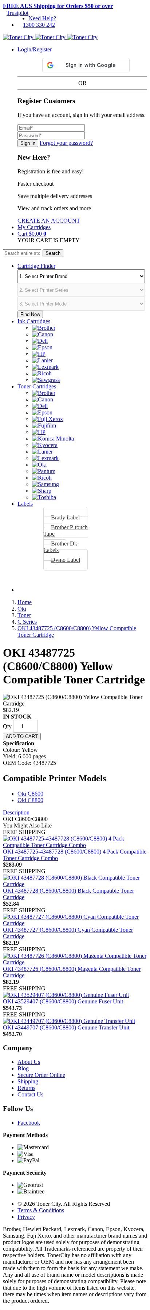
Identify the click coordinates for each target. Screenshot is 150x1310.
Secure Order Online (41, 1075)
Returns (26, 1088)
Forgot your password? (66, 143)
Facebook (28, 1123)
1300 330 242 (39, 25)
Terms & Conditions (40, 1210)
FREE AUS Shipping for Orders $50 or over (58, 6)
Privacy (26, 1217)
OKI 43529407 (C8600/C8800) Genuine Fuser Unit (63, 1001)
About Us (28, 1062)
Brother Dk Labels (60, 546)
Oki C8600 (30, 794)
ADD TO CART (22, 736)
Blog (23, 1068)
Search (53, 253)
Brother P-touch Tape (65, 530)
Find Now (30, 314)
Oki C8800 (30, 800)
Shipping (27, 1081)
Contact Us (30, 1094)
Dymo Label (65, 560)
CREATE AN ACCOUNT (48, 221)
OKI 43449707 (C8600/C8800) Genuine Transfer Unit (66, 1027)
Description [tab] (16, 812)
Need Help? (42, 18)
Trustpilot (17, 13)
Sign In (27, 143)
